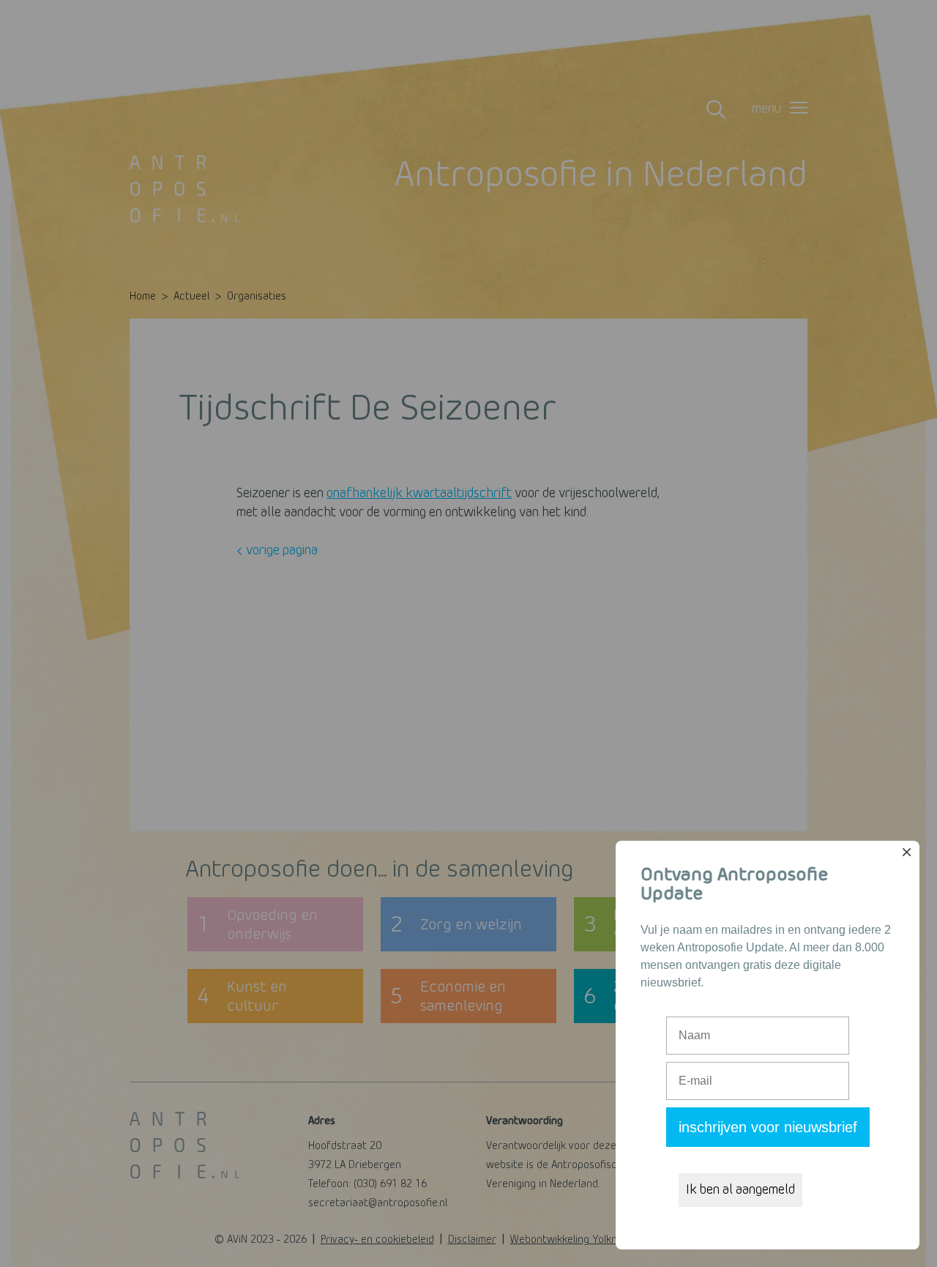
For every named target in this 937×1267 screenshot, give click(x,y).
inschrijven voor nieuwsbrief (768, 1127)
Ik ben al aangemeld (740, 1190)
